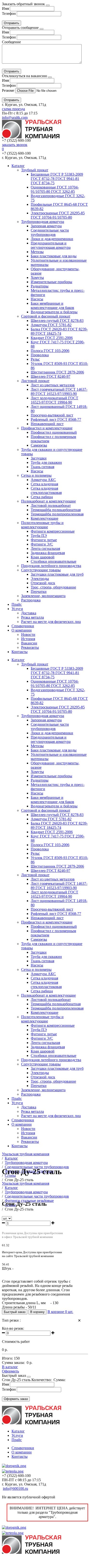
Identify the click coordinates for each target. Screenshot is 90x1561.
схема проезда (13, 109)
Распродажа (31, 600)
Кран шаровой (42, 557)
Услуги (17, 609)
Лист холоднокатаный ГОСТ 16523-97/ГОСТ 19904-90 (54, 400)
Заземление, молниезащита (43, 596)
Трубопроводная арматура (42, 222)
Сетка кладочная (44, 484)
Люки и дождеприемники (52, 239)
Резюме (8, 90)
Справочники (23, 626)
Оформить (10, 1371)
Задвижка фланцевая (48, 553)
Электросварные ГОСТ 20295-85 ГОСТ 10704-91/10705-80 (58, 215)
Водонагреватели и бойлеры (54, 312)
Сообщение (11, 42)
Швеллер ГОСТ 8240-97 (50, 376)
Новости (28, 634)
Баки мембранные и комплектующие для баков (52, 305)
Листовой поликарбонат (51, 505)
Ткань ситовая (42, 467)
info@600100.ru (15, 1488)
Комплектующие (44, 518)
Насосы (37, 299)
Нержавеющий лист (47, 424)
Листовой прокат (35, 381)
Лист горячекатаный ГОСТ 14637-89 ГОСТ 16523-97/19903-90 (59, 391)
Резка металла (32, 617)
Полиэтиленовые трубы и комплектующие (42, 525)
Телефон (9, 13)
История (28, 639)
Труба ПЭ (39, 536)
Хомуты (37, 277)
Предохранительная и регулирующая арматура (51, 245)
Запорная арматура (46, 226)
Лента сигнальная (45, 548)
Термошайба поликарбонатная (56, 510)
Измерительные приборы (51, 282)
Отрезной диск (43, 583)
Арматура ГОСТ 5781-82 (51, 325)
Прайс (17, 604)
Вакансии (29, 643)
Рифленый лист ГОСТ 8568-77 (56, 419)
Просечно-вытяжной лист (52, 415)
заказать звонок (14, 145)
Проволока (40, 355)
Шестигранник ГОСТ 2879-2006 (57, 372)
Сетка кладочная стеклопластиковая (46, 490)
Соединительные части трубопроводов (50, 232)
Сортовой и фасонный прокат (45, 316)
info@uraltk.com (15, 117)
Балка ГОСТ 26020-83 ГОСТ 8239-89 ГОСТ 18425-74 (59, 331)
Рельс (35, 359)
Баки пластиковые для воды (54, 256)
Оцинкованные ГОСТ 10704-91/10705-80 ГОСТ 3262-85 (55, 189)
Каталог (18, 166)
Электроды (40, 579)
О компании (22, 630)
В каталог (10, 1367)
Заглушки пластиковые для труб (57, 574)
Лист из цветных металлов (53, 385)
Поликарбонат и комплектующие (48, 501)
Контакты (20, 652)
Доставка (28, 613)
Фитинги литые (44, 540)
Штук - (7, 1268)
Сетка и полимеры (36, 475)
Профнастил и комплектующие (46, 428)
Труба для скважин (46, 462)
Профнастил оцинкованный (54, 432)
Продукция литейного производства (51, 566)
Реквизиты (30, 647)
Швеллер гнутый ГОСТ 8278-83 (57, 321)
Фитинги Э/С (42, 544)
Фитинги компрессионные (53, 531)
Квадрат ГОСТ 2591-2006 (52, 338)
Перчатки (39, 591)
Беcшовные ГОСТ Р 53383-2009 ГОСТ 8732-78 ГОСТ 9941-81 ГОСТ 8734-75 (57, 178)
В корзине (60, 1312)
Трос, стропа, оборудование (53, 587)
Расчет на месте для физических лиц (51, 622)
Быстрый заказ (14, 1312)
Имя (5, 8)
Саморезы (39, 445)
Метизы (37, 252)
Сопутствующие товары (41, 570)
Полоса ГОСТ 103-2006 (50, 351)
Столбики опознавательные (53, 561)
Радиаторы (39, 286)
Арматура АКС (43, 480)
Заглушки (39, 458)
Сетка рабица (42, 497)
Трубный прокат (34, 170)
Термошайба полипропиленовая (57, 514)
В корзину (37, 1312)
